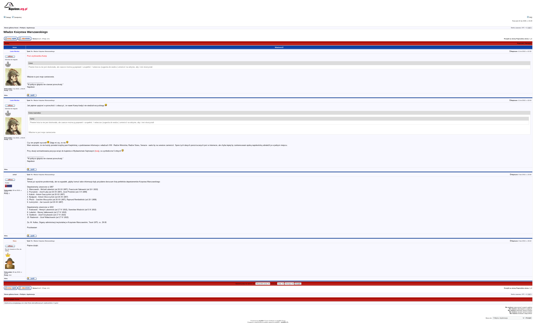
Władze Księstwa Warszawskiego (25, 32)
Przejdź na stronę (510, 39)
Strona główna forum (11, 27)
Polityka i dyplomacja (27, 27)
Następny (528, 43)
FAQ (530, 17)
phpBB (261, 320)
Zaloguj (8, 17)
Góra (6, 95)
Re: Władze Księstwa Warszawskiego (43, 51)
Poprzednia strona (522, 39)
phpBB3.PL (285, 322)
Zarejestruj (17, 17)
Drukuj (7, 43)
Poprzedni (520, 43)
